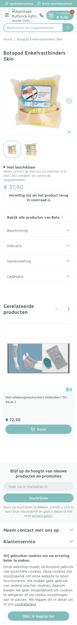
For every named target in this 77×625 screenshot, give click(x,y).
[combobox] (33, 27)
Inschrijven (38, 497)
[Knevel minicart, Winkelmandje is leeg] (51, 15)
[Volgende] (69, 100)
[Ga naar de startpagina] (25, 15)
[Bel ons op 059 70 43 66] (41, 15)
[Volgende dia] (68, 309)
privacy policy (42, 515)
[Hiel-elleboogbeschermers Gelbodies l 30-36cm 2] (38, 358)
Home (7, 39)
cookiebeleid (25, 604)
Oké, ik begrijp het (39, 616)
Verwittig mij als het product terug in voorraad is (38, 197)
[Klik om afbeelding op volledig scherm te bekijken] (38, 100)
